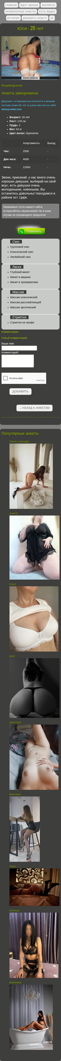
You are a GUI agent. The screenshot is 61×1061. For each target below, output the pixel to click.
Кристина (15, 722)
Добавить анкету (35, 17)
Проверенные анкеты (20, 11)
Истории (13, 17)
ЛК (52, 17)
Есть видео (47, 11)
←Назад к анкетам (34, 407)
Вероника (15, 982)
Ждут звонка (29, 5)
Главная (11, 5)
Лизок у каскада (19, 441)
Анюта (13, 513)
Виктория (15, 794)
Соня (12, 584)
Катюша (14, 910)
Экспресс (48, 5)
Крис (12, 656)
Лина (12, 866)
